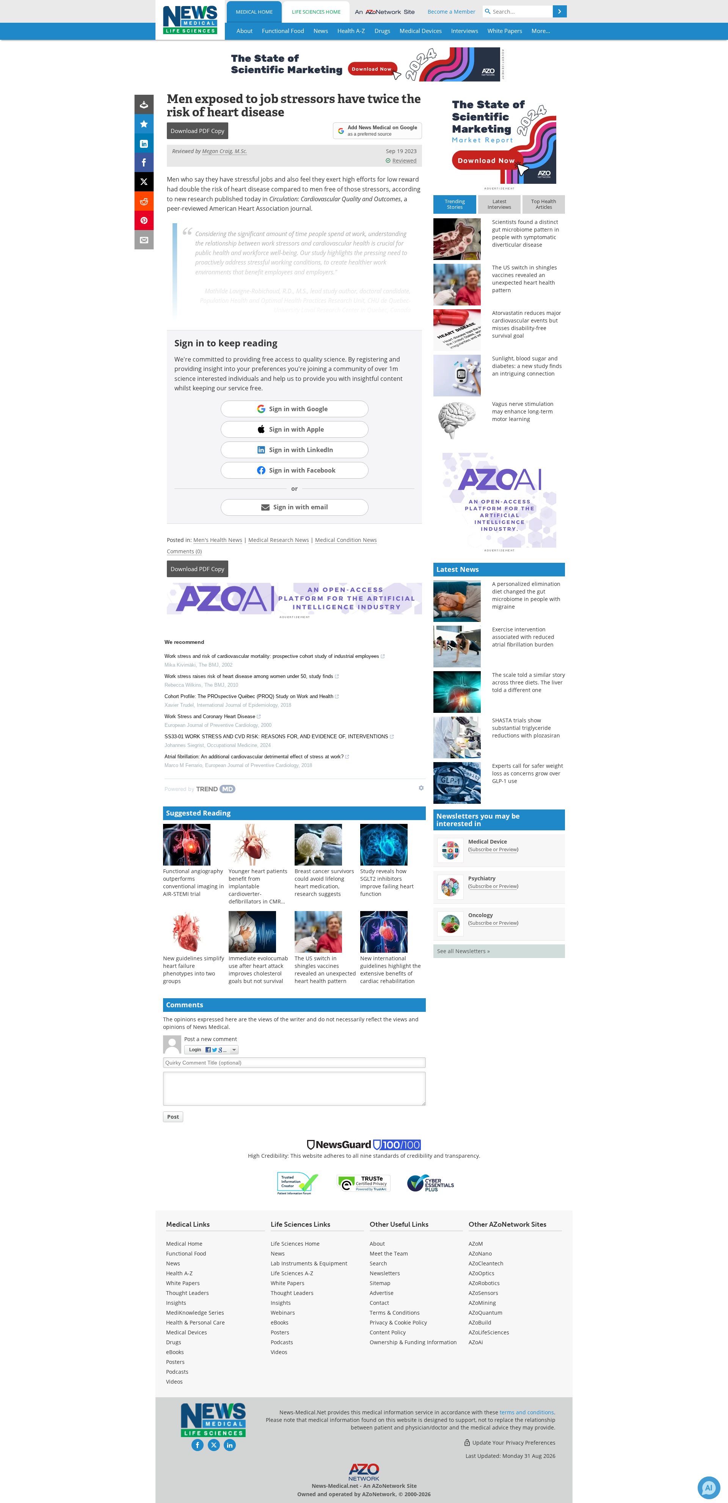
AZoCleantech (486, 1263)
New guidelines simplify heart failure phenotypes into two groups (193, 970)
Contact (379, 1302)
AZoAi (476, 1342)
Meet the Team (389, 1253)
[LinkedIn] (144, 143)
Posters (175, 1361)
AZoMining (482, 1302)
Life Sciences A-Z (292, 1273)
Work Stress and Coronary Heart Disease (210, 716)
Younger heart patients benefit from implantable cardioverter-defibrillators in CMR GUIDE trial (258, 890)
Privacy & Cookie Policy (398, 1322)
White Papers (183, 1283)
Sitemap (380, 1283)
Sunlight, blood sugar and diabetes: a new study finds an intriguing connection (527, 366)
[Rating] (144, 123)
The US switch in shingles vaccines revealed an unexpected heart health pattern (325, 970)
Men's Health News (217, 539)
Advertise (382, 1292)
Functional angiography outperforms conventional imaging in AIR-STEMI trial (193, 882)
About (377, 1243)
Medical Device (487, 841)
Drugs (173, 1342)
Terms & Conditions (395, 1312)
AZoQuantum (485, 1312)
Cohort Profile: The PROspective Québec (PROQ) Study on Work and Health (249, 696)
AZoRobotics (484, 1283)
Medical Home (254, 11)
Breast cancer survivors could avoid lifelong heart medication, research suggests (324, 882)
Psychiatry (482, 878)
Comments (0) (184, 551)
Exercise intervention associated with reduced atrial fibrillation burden (523, 637)
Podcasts (177, 1371)
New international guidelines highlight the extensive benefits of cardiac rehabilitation (390, 970)
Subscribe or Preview (493, 849)
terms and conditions (527, 1412)
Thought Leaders (187, 1292)
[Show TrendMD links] (421, 788)
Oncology (480, 915)
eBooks (175, 1352)
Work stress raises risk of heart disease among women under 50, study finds (249, 676)
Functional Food (186, 1253)
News (173, 1263)
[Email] (144, 239)
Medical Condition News (346, 539)
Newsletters (385, 1273)
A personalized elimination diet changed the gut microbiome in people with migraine (526, 595)
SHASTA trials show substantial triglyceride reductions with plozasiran (526, 728)
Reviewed (404, 160)
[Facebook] (144, 162)
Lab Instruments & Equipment (309, 1263)
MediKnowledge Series (195, 1312)
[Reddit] (144, 201)
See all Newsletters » (463, 951)
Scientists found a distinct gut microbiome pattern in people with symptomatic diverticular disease (525, 233)
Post (173, 1116)
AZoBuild (480, 1322)
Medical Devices (186, 1332)
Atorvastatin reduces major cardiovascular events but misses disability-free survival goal (526, 324)
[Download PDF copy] (144, 104)
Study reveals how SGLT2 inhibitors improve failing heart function (387, 882)
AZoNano (480, 1253)
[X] (144, 181)
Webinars (283, 1312)
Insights (176, 1302)
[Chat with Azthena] (709, 1487)
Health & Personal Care (195, 1322)
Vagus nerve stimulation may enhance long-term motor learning (523, 411)
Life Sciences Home (316, 11)
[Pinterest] (144, 220)
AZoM (476, 1243)
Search (378, 1263)
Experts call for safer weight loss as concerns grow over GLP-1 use (527, 773)
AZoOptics (481, 1273)
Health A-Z (179, 1273)
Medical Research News (278, 539)
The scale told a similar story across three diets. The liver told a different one (528, 682)
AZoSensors (483, 1292)
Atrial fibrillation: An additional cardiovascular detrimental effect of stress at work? (254, 756)
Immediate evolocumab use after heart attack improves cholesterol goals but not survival (258, 970)
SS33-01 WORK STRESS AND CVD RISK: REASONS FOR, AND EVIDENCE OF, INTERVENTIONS (276, 736)
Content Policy (388, 1332)
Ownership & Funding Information (413, 1342)
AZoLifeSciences (489, 1332)
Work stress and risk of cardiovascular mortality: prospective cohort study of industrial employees (272, 656)
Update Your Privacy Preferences (513, 1442)
